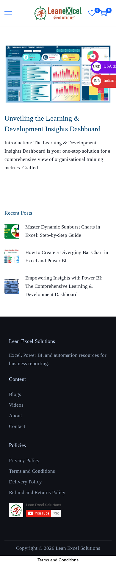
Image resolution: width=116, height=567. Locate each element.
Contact (17, 426)
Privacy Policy (24, 460)
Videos (16, 405)
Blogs (15, 394)
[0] (91, 13)
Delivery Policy (25, 482)
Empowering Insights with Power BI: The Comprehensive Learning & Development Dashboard (64, 286)
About (15, 416)
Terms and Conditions (32, 471)
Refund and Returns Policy (37, 492)
